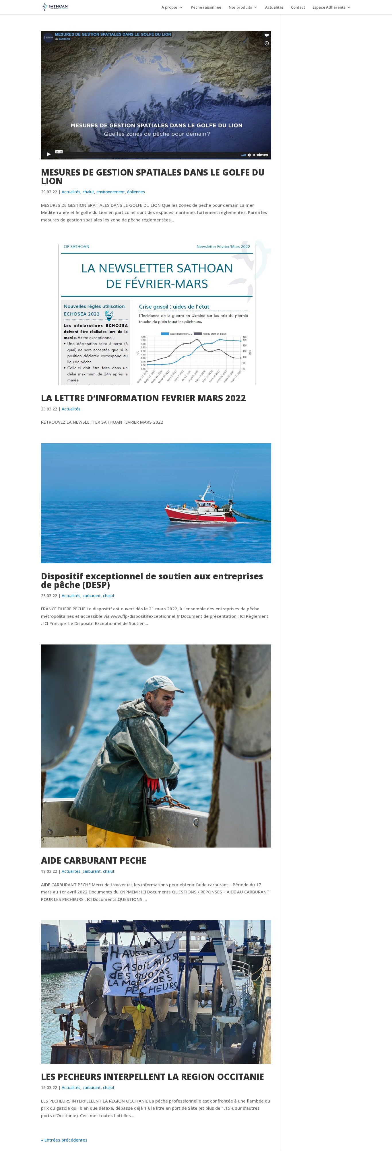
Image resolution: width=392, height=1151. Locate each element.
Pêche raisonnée (206, 7)
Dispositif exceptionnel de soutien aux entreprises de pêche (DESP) (152, 580)
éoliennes (136, 191)
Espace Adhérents (329, 7)
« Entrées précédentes (64, 1140)
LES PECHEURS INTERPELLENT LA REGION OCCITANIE (152, 1076)
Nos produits (240, 7)
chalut (88, 191)
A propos (170, 7)
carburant (92, 595)
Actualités (274, 7)
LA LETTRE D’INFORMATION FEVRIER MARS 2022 (143, 398)
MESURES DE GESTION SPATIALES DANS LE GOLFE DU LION (153, 176)
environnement (110, 191)
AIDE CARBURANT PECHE (93, 860)
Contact (298, 7)
